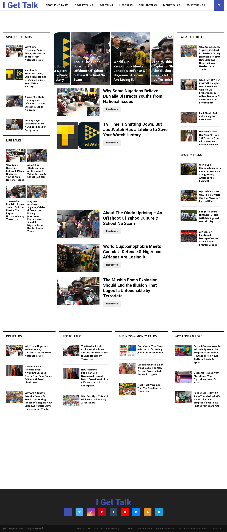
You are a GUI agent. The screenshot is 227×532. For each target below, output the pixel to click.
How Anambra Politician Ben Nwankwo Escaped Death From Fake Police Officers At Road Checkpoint (38, 374)
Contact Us (216, 528)
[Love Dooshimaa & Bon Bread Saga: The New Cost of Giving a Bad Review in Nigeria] (127, 368)
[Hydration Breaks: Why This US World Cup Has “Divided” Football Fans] (189, 195)
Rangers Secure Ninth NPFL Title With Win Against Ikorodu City (209, 216)
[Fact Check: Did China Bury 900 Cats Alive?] (189, 117)
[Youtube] (125, 512)
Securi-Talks (148, 5)
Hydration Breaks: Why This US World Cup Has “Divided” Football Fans (209, 196)
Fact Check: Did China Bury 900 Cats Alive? (208, 116)
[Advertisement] (113, 180)
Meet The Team (144, 528)
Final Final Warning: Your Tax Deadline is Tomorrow (149, 388)
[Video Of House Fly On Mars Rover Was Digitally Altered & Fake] (183, 377)
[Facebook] (68, 512)
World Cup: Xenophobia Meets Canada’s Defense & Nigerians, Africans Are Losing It (112, 71)
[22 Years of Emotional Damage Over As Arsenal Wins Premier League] (189, 236)
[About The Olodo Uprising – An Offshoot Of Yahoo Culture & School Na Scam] (78, 224)
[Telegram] (159, 512)
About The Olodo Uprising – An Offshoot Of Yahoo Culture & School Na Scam (72, 71)
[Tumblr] (113, 512)
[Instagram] (91, 512)
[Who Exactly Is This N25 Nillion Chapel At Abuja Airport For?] (71, 400)
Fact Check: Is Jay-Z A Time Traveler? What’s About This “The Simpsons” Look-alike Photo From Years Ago (207, 399)
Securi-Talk (72, 336)
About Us (80, 528)
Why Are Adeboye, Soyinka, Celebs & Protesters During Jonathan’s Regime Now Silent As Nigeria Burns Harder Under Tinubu (36, 216)
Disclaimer (128, 528)
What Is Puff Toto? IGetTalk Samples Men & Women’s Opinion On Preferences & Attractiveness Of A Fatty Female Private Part (209, 91)
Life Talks (126, 5)
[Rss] (147, 512)
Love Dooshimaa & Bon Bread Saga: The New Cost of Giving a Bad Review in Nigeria (150, 370)
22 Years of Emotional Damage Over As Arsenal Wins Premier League (208, 238)
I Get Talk (20, 5)
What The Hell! (196, 5)
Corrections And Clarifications (192, 528)
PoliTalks (106, 5)
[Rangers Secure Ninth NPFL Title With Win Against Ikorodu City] (189, 215)
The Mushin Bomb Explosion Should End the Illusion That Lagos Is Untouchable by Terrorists (153, 71)
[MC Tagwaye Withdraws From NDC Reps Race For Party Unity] (14, 124)
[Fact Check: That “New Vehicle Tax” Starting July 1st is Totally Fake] (127, 350)
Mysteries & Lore (188, 336)
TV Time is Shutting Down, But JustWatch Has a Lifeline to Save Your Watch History (135, 129)
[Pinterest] (102, 512)
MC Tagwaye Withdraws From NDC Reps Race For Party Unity (35, 125)
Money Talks (171, 5)
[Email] (136, 512)
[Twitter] (79, 512)
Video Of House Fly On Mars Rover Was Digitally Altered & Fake (206, 378)
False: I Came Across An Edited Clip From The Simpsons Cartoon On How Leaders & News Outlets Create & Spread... (207, 354)
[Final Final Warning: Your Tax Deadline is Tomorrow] (127, 389)
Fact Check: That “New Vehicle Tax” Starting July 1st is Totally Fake (150, 349)
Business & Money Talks (138, 336)
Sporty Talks (84, 5)
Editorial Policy (95, 528)
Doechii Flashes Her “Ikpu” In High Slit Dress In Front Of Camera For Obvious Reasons (209, 138)
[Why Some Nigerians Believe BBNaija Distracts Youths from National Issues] (78, 102)
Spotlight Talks (57, 5)
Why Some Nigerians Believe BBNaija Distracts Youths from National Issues (132, 96)
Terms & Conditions (164, 528)
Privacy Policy (112, 528)
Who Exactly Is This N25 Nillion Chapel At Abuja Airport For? (94, 399)
